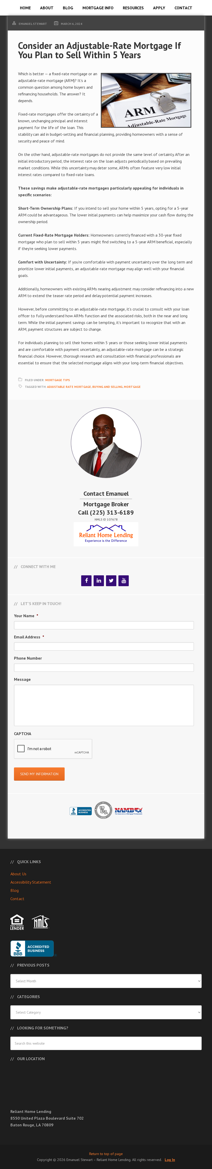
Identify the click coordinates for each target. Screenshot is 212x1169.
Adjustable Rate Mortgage (69, 387)
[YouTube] (123, 580)
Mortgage (132, 387)
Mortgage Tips (57, 380)
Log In (170, 1159)
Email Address (29, 636)
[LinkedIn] (99, 580)
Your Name (26, 615)
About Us (18, 873)
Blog (14, 890)
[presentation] (53, 749)
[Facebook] (86, 580)
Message (22, 679)
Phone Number (28, 658)
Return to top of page (106, 1153)
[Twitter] (111, 580)
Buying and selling (107, 387)
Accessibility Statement (30, 882)
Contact (17, 898)
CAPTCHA (22, 733)
